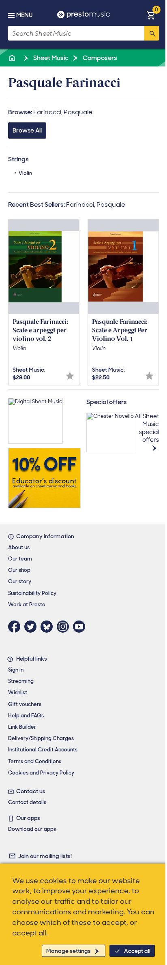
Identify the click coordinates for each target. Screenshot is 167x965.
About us (19, 547)
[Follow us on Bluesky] (49, 627)
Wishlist (17, 692)
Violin (25, 173)
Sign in (16, 669)
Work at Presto (26, 604)
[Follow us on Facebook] (16, 627)
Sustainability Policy (32, 593)
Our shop (19, 570)
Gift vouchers (24, 704)
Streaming (21, 681)
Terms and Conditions (34, 761)
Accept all (137, 950)
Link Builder (22, 726)
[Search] (151, 33)
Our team (20, 558)
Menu (24, 15)
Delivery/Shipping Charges (41, 738)
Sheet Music (50, 57)
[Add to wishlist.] (70, 376)
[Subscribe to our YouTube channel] (81, 627)
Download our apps (32, 829)
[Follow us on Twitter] (32, 627)
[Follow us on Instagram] (65, 627)
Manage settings (68, 950)
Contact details (27, 802)
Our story (19, 581)
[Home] (12, 57)
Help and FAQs (26, 715)
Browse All (27, 130)
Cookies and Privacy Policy (41, 772)
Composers (99, 57)
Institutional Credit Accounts (42, 749)
